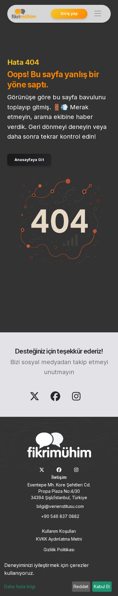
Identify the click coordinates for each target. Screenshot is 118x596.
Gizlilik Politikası (59, 549)
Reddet (81, 586)
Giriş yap (69, 13)
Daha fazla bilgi (19, 586)
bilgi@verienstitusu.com (60, 506)
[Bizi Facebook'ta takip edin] (56, 398)
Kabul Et (102, 586)
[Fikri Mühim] (23, 13)
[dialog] (59, 577)
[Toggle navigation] (97, 13)
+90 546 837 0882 (60, 516)
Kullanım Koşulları (59, 531)
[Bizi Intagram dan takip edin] (76, 398)
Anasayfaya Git (29, 159)
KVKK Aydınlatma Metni (59, 539)
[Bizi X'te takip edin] (35, 398)
